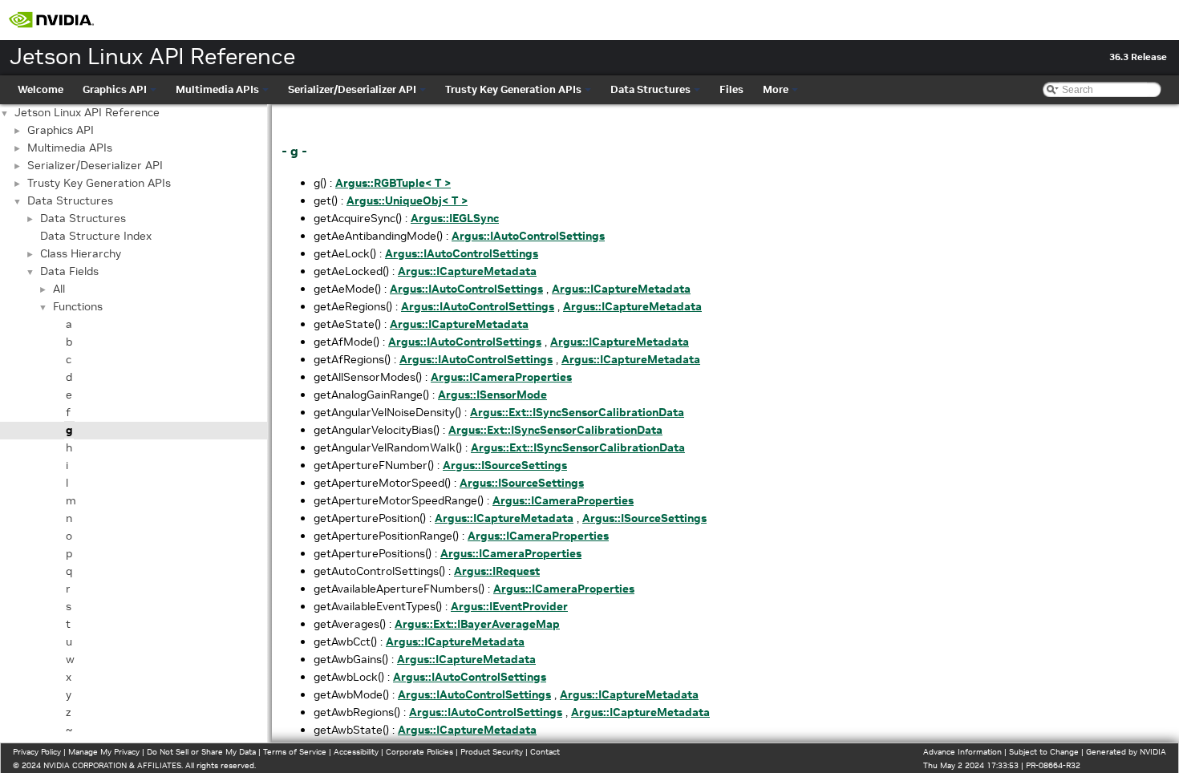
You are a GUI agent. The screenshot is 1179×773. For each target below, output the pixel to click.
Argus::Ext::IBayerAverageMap (477, 624)
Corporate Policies (419, 752)
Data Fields (69, 271)
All (59, 288)
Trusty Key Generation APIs (513, 89)
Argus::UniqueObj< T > (407, 200)
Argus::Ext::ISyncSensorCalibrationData (577, 412)
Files (731, 89)
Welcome (40, 89)
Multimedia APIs (217, 89)
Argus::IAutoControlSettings (528, 236)
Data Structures (650, 89)
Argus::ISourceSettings (505, 465)
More (775, 89)
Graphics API (115, 89)
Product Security (491, 752)
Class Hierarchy (80, 253)
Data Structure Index (96, 236)
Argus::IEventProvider (509, 606)
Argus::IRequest (497, 571)
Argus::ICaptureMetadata (467, 271)
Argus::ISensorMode (492, 394)
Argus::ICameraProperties (501, 377)
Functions (78, 306)
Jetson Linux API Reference (87, 112)
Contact (545, 752)
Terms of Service (294, 752)
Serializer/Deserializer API (352, 89)
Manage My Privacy (104, 752)
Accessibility (356, 752)
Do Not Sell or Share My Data (201, 752)
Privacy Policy (37, 752)
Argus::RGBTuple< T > (393, 183)
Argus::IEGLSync (455, 218)
